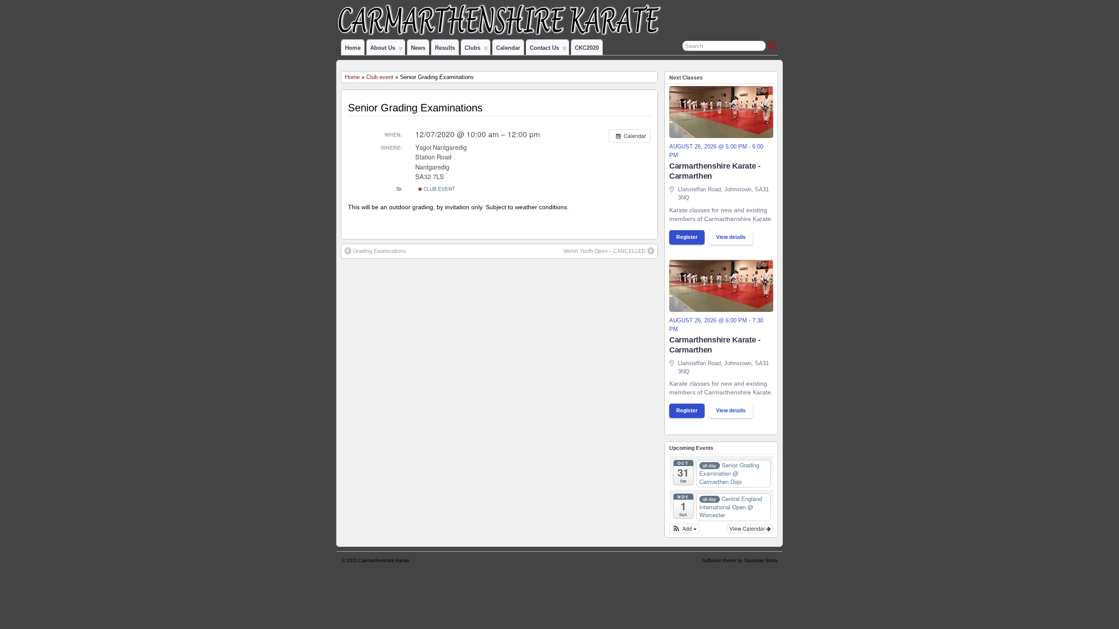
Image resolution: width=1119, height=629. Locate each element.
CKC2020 (587, 48)
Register (687, 237)
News (418, 48)
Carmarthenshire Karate (384, 560)
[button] (684, 528)
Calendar (508, 48)
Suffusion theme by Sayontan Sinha (739, 560)
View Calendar (748, 528)
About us (382, 48)
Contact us (544, 48)
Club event (379, 77)
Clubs (472, 48)
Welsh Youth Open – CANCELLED (604, 251)
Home (353, 48)
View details (731, 237)
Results (445, 48)
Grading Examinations (379, 251)
